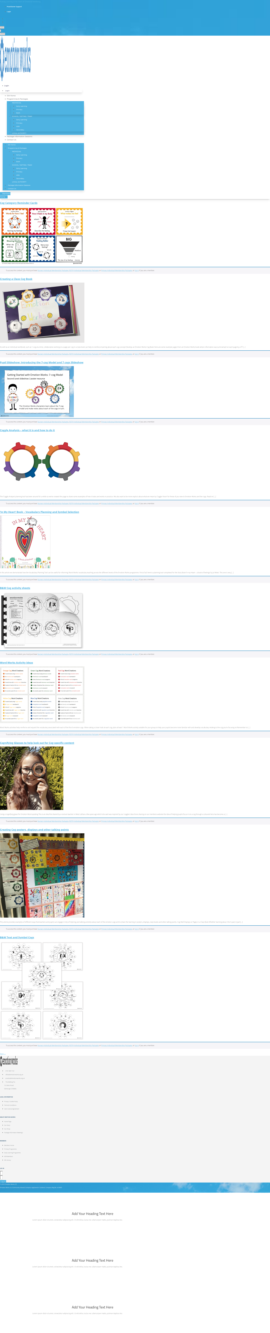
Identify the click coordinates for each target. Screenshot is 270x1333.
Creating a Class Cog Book (16, 279)
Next (3, 1054)
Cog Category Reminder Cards (18, 203)
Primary (19, 110)
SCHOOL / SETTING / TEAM (22, 116)
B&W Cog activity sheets (15, 588)
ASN (18, 126)
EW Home (11, 96)
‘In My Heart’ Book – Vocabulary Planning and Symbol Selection (39, 512)
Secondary (20, 130)
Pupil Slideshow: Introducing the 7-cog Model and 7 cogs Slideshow (41, 362)
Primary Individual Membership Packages (116, 270)
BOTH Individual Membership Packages (84, 270)
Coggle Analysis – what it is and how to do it (27, 430)
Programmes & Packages (17, 99)
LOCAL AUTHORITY (19, 133)
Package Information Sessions (19, 136)
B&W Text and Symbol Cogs (17, 937)
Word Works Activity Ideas (16, 662)
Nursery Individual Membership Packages (53, 270)
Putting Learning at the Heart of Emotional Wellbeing (20, 1)
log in (137, 270)
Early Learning (21, 106)
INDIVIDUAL (16, 103)
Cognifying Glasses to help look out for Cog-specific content (37, 743)
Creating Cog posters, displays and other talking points (34, 829)
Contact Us (11, 140)
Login (6, 86)
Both (18, 113)
